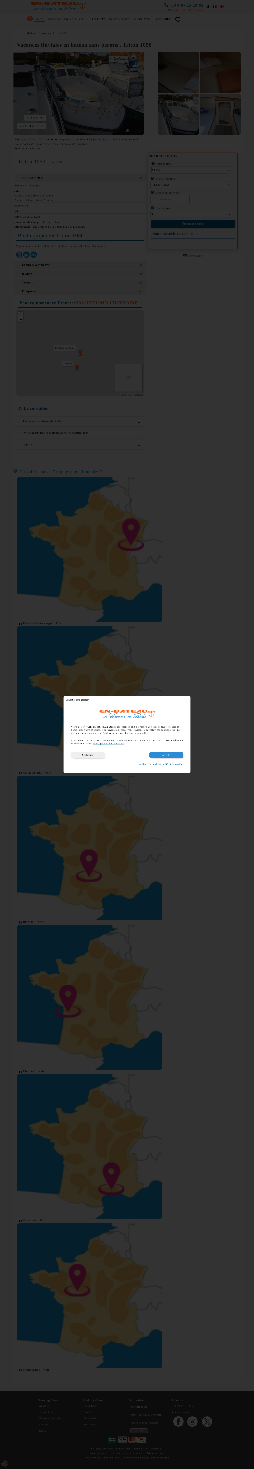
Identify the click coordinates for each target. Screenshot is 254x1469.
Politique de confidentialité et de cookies (161, 764)
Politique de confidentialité (108, 743)
